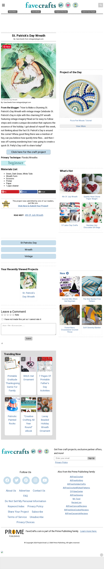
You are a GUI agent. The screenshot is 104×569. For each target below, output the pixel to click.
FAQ (25, 495)
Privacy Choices (25, 522)
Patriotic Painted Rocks (12, 420)
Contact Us (39, 490)
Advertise (24, 490)
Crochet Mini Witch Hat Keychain (69, 300)
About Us (11, 490)
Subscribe (37, 511)
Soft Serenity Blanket (92, 328)
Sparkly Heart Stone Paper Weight (92, 198)
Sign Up (91, 458)
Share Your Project (18, 511)
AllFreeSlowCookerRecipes (76, 510)
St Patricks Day (29, 242)
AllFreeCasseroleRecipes (76, 513)
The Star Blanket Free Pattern (92, 300)
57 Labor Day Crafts (70, 225)
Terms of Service (17, 517)
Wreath (28, 249)
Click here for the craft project (28, 152)
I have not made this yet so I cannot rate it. (22, 319)
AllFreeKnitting (76, 480)
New (62, 273)
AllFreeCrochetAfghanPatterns (76, 488)
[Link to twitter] (16, 480)
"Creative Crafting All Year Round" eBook (28, 423)
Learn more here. (88, 531)
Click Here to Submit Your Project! (33, 206)
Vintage (29, 256)
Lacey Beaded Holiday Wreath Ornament (45, 423)
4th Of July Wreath (34, 215)
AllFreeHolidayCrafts (76, 484)
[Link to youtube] (45, 480)
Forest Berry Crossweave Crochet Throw (69, 330)
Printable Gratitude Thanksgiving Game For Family (12, 383)
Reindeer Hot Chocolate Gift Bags (92, 226)
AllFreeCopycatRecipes (76, 506)
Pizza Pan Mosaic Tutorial (81, 121)
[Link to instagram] (35, 480)
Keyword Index (16, 506)
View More (81, 126)
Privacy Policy (35, 506)
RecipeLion (76, 502)
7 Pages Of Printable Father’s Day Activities (45, 383)
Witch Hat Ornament (28, 378)
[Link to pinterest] (26, 480)
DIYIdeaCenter (76, 491)
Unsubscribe (37, 517)
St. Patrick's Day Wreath (28, 294)
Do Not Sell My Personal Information (25, 501)
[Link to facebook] (7, 480)
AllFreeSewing (76, 495)
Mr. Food (76, 499)
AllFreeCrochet (76, 477)
